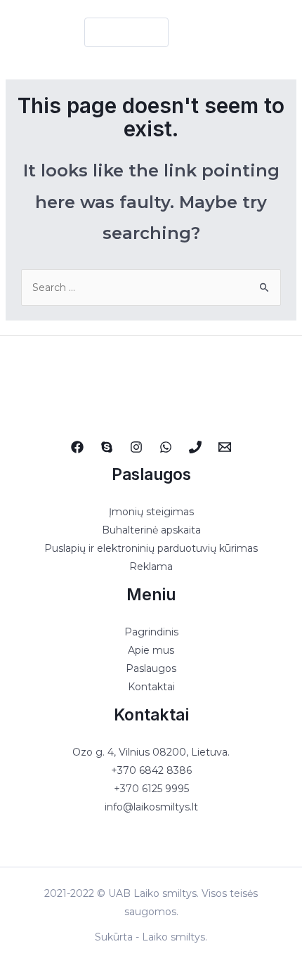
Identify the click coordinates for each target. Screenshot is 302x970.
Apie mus (151, 650)
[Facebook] (77, 447)
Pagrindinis (151, 632)
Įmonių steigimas (151, 511)
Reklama (151, 566)
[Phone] (195, 447)
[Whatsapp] (165, 447)
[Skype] (106, 447)
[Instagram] (136, 447)
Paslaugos (151, 668)
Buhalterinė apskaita (151, 530)
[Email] (224, 447)
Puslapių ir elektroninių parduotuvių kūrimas (151, 548)
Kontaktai (151, 686)
